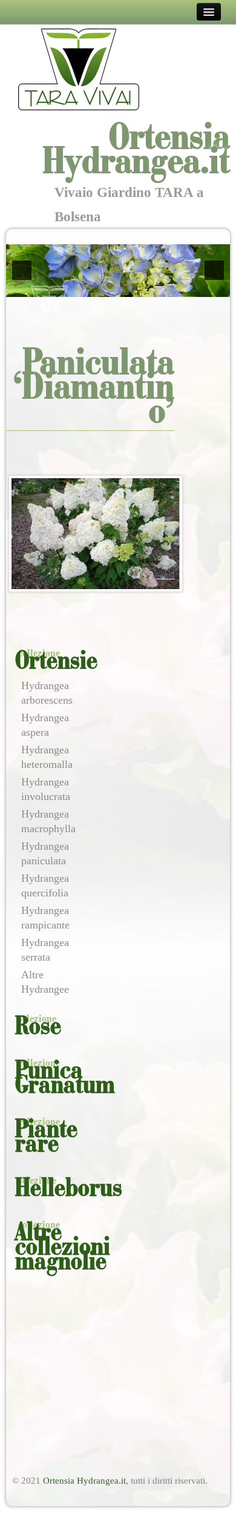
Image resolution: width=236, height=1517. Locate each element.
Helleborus (68, 1189)
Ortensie (56, 661)
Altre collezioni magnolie (62, 1248)
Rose (38, 1027)
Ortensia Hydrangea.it (84, 1480)
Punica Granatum (65, 1078)
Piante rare (46, 1137)
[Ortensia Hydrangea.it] (78, 68)
